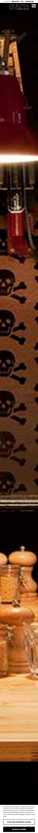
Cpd (22, 1)
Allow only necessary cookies (19, 822)
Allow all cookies (19, 829)
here (22, 814)
